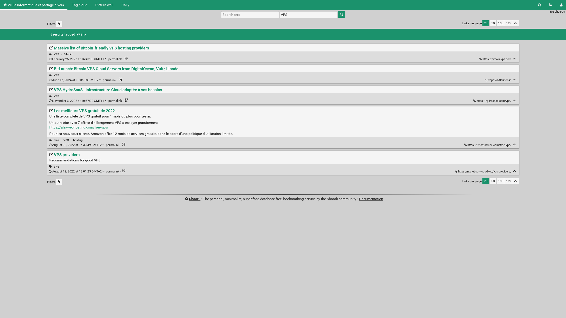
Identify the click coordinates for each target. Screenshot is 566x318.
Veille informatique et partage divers (35, 5)
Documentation (371, 199)
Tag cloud (79, 5)
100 (500, 23)
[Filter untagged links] (59, 24)
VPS (79, 34)
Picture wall (104, 5)
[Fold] (514, 58)
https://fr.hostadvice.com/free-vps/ (489, 145)
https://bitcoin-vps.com (497, 59)
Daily (125, 5)
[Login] (561, 5)
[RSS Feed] (551, 5)
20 (486, 23)
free (56, 140)
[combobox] (308, 14)
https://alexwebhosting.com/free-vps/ (79, 127)
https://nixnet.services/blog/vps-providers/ (484, 171)
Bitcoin (68, 54)
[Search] (539, 5)
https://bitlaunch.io (499, 80)
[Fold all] (515, 23)
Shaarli (194, 199)
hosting (77, 140)
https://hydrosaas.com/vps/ (494, 100)
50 (493, 23)
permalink (87, 59)
